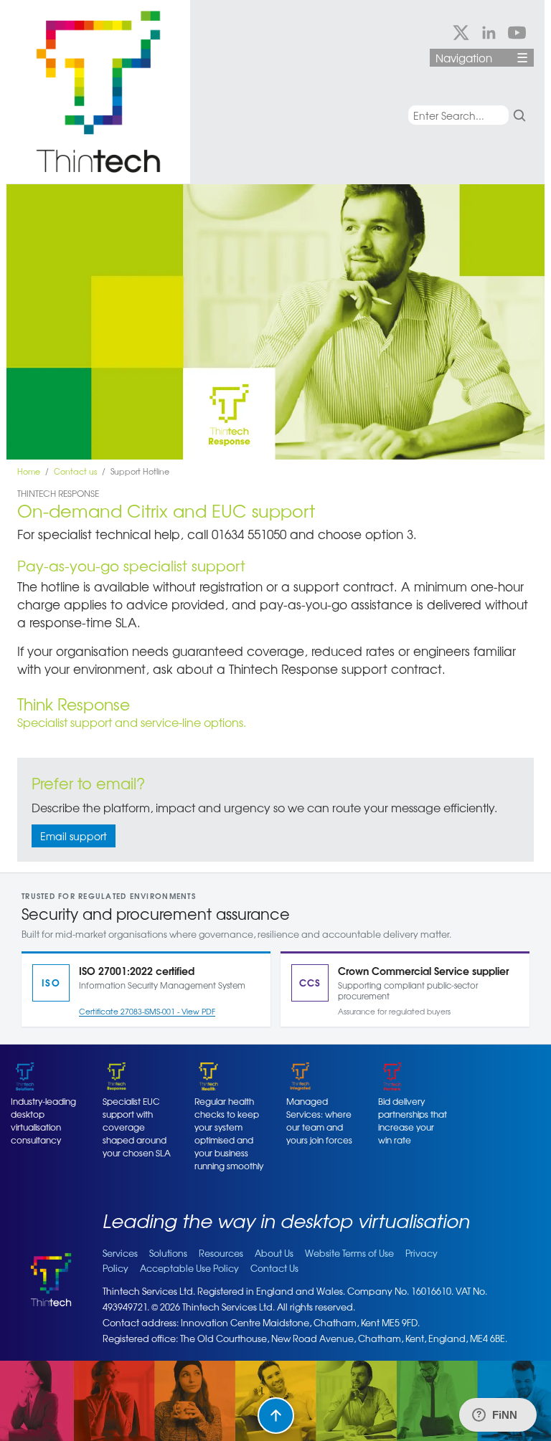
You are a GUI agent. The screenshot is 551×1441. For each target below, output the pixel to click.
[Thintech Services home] (105, 92)
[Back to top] (276, 1415)
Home (28, 471)
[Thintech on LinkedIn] (489, 33)
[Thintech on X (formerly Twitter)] (461, 33)
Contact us (75, 471)
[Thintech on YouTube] (517, 33)
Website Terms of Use (349, 1253)
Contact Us (274, 1268)
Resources (221, 1253)
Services (120, 1253)
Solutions (168, 1253)
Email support (73, 836)
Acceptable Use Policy (189, 1268)
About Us (274, 1253)
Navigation (481, 57)
